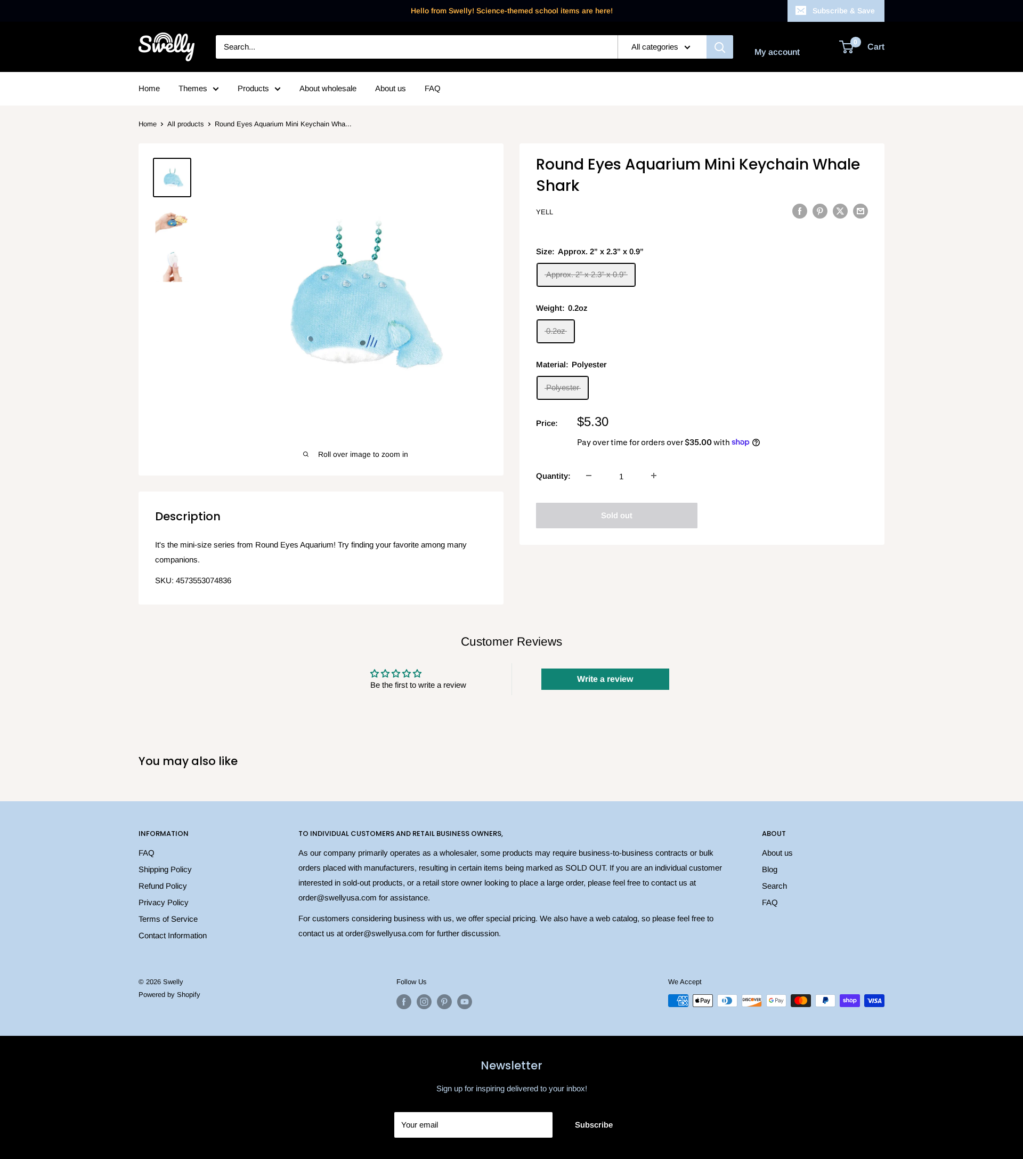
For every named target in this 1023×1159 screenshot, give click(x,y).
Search (774, 885)
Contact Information (173, 935)
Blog (769, 869)
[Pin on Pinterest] (820, 211)
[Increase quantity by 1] (654, 475)
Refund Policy (163, 885)
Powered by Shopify (169, 995)
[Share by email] (860, 211)
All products (185, 124)
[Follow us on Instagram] (424, 1001)
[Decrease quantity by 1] (589, 475)
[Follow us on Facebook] (403, 1001)
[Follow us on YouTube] (464, 1001)
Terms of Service (168, 918)
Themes (192, 88)
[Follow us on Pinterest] (444, 1001)
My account (777, 52)
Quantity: (553, 475)
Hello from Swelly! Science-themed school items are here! (512, 10)
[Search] (720, 47)
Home (149, 88)
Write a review (605, 678)
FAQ (433, 88)
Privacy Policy (164, 902)
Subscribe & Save (844, 10)
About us (390, 88)
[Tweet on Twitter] (840, 211)
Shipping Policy (165, 869)
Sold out (616, 514)
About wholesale (327, 88)
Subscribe (594, 1124)
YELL (544, 212)
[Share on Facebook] (799, 211)
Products (253, 88)
